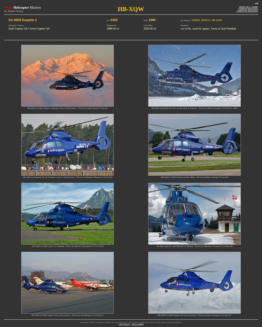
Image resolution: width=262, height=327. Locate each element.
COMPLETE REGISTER (247, 11)
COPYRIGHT (124, 324)
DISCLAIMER (138, 324)
